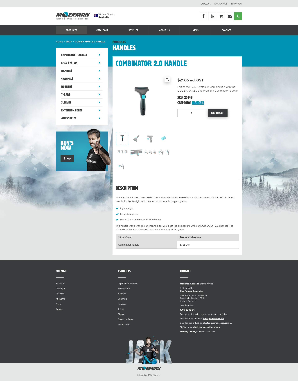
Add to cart (218, 113)
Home (59, 41)
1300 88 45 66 (187, 309)
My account (236, 3)
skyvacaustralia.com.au (208, 327)
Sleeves (66, 102)
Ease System (69, 63)
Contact (226, 30)
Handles (66, 70)
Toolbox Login (221, 3)
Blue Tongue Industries (191, 291)
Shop (69, 41)
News (196, 30)
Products (71, 30)
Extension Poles (71, 110)
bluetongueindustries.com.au (217, 322)
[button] (167, 79)
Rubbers (66, 86)
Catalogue (205, 3)
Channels (67, 78)
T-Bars (65, 94)
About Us (164, 30)
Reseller (133, 30)
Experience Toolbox (74, 55)
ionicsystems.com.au (213, 318)
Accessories (68, 118)
